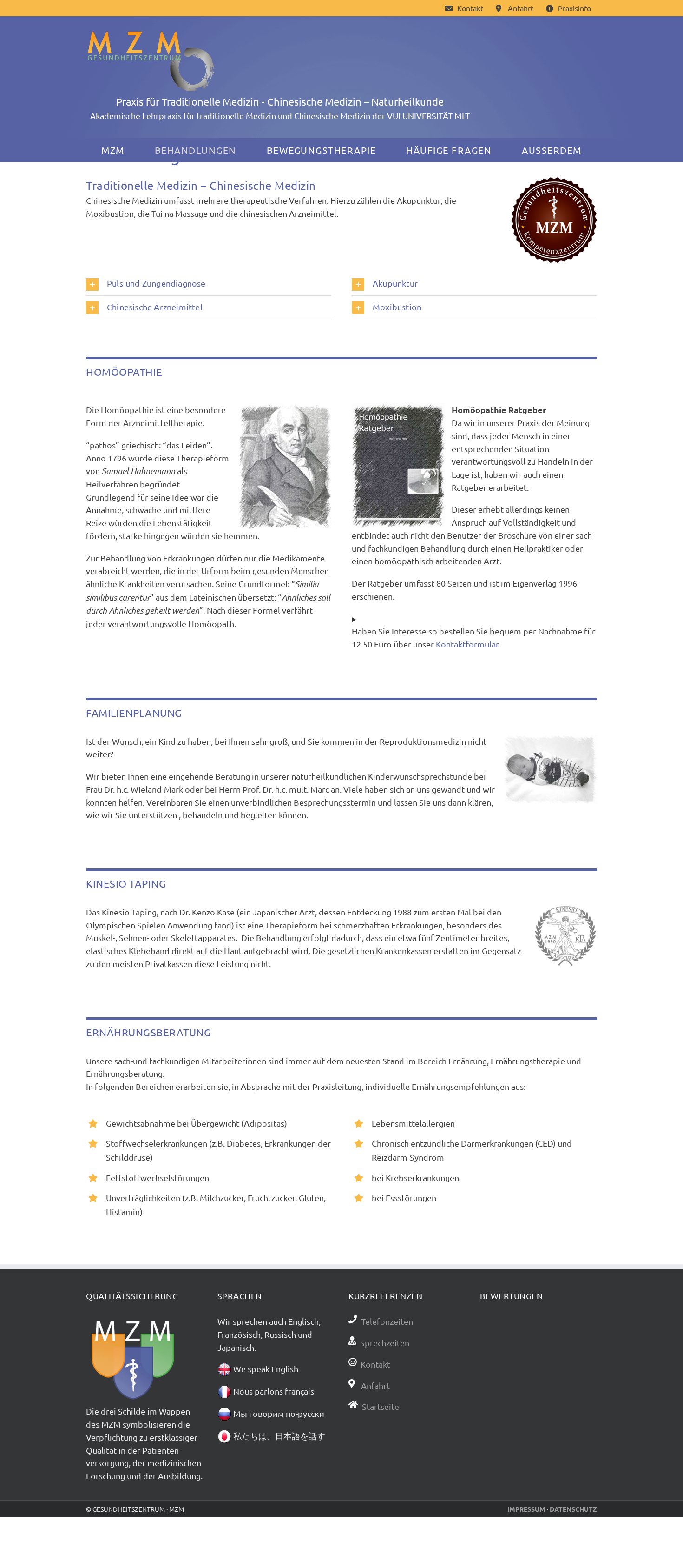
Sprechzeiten (384, 1343)
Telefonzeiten (387, 1321)
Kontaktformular (467, 644)
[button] (208, 283)
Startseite (380, 1406)
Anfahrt (374, 1385)
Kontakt (375, 1364)
